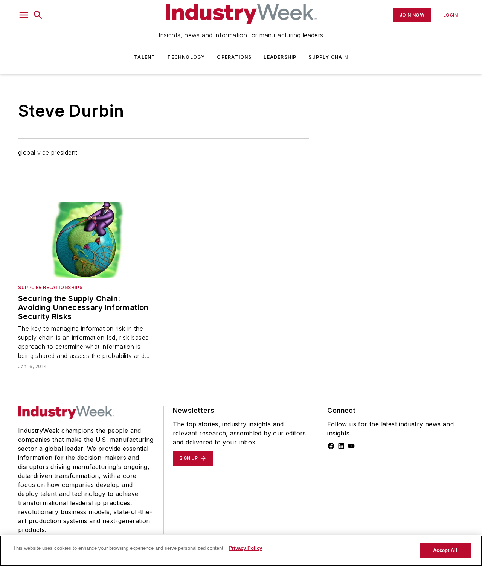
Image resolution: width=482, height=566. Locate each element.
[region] (241, 550)
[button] (23, 15)
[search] (38, 15)
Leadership (280, 57)
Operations (234, 57)
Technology (186, 57)
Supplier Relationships (50, 287)
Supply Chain (328, 57)
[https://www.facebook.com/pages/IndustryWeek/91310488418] (331, 446)
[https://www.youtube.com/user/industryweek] (351, 446)
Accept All (445, 550)
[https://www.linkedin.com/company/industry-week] (341, 446)
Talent (144, 57)
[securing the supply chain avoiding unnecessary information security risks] (86, 240)
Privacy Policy (245, 548)
